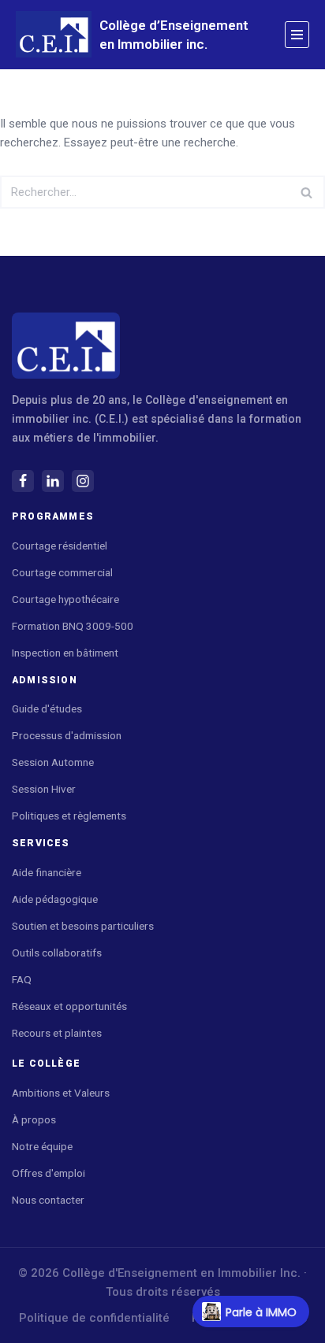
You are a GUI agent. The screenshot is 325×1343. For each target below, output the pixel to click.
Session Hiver (44, 788)
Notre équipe (42, 1146)
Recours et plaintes (57, 1033)
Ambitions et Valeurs (61, 1092)
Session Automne (53, 762)
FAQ (22, 979)
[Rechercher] (307, 192)
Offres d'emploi (48, 1173)
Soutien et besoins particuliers (83, 925)
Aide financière (46, 872)
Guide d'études (47, 708)
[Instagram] (83, 481)
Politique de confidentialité (94, 1318)
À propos (34, 1119)
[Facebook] (23, 481)
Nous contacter (48, 1199)
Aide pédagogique (56, 899)
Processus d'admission (66, 735)
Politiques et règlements (69, 815)
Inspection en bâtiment (65, 652)
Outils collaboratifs (57, 952)
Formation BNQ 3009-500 (72, 626)
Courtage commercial (62, 572)
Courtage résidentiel (59, 545)
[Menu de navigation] (297, 34)
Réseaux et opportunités (69, 1006)
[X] (53, 481)
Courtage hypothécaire (65, 599)
